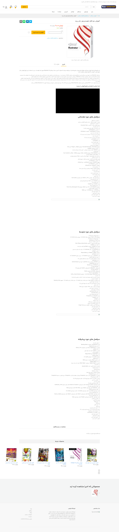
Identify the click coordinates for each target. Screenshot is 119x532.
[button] (95, 460)
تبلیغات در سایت (28, 514)
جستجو (24, 6)
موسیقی (86, 12)
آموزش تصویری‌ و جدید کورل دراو (92, 462)
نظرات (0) (56, 64)
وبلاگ (31, 512)
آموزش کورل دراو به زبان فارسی (28, 462)
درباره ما (30, 516)
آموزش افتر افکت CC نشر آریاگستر (61, 463)
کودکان (72, 12)
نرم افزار (79, 12)
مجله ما (59, 12)
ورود (3, 6)
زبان (92, 12)
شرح (63, 64)
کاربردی (66, 12)
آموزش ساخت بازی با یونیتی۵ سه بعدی (43, 463)
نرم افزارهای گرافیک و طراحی (52, 38)
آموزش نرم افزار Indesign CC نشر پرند (76, 463)
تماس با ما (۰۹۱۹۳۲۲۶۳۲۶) (26, 519)
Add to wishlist (29, 32)
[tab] (63, 65)
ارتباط (53, 12)
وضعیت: (61, 28)
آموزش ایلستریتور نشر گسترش (12, 462)
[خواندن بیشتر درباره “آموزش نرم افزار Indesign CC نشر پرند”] (78, 460)
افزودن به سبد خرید (38, 32)
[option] (92, 457)
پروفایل (30, 510)
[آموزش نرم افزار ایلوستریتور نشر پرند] (24, 21)
